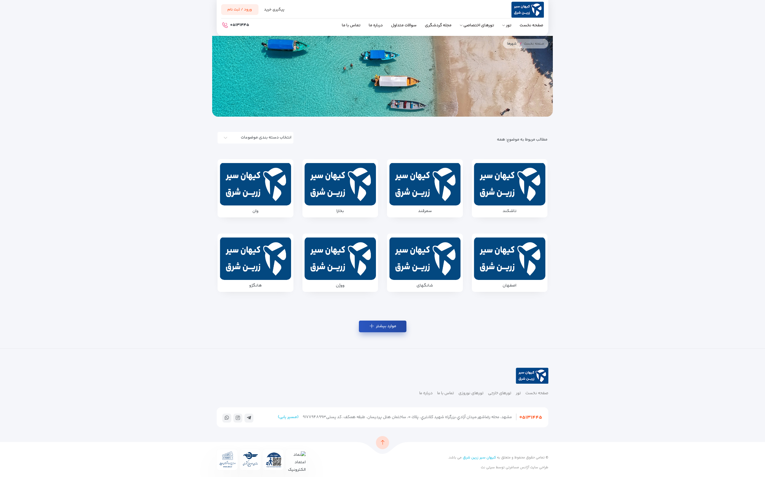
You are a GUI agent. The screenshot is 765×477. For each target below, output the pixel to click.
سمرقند (425, 211)
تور (508, 25)
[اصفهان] (510, 258)
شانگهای (425, 285)
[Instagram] (237, 418)
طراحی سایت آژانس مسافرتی (526, 467)
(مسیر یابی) (288, 417)
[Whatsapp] (226, 418)
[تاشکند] (510, 183)
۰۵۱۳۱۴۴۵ (530, 417)
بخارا (340, 211)
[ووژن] (340, 258)
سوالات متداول (404, 25)
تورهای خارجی (499, 393)
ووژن (340, 285)
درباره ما (376, 25)
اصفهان (509, 285)
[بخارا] (340, 183)
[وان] (255, 183)
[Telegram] (248, 418)
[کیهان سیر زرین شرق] (517, 11)
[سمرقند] (425, 183)
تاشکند (509, 211)
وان (255, 211)
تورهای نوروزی (471, 393)
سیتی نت (488, 467)
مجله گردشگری (438, 25)
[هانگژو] (255, 258)
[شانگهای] (425, 258)
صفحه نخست (531, 25)
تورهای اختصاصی (478, 25)
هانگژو (255, 285)
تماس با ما (351, 25)
